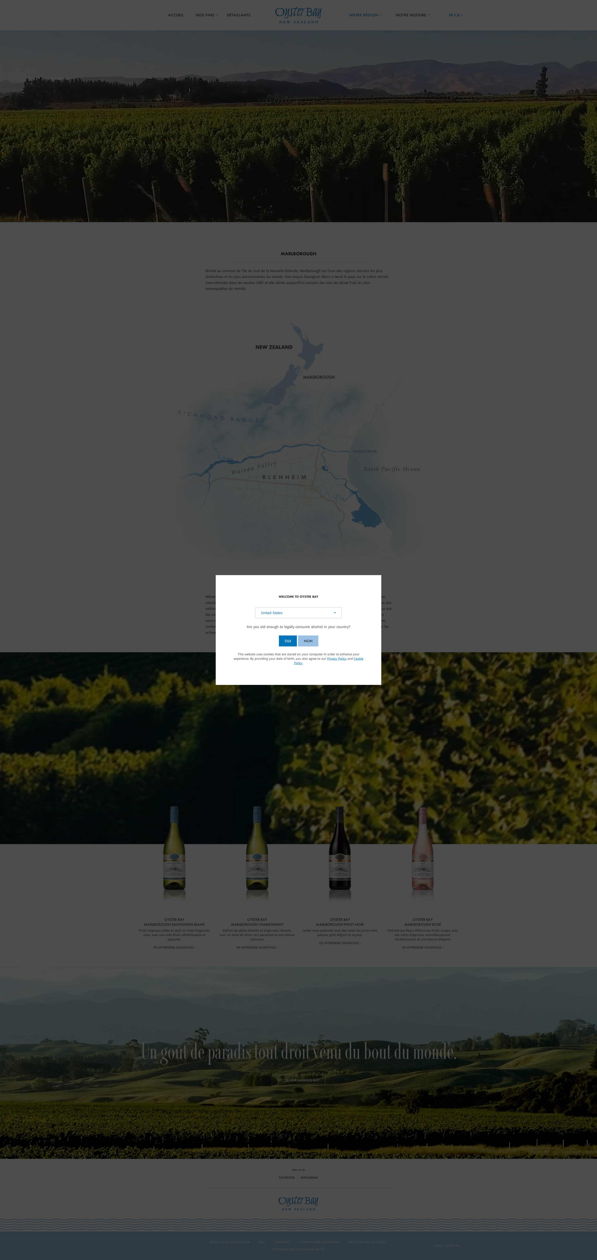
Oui (288, 641)
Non (308, 641)
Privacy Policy (337, 659)
